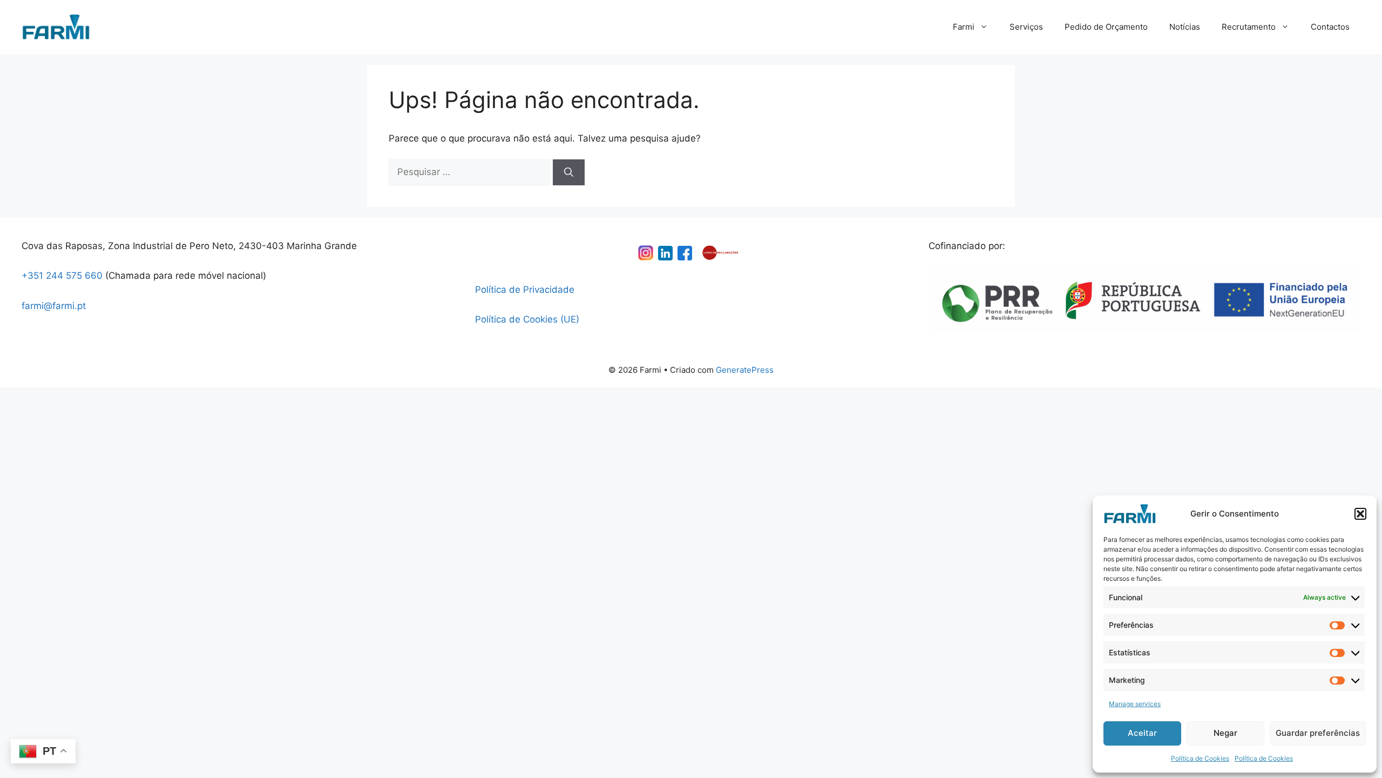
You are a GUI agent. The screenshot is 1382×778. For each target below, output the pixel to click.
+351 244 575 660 (62, 275)
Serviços (1026, 27)
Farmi (963, 27)
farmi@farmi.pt (54, 305)
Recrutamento (1249, 27)
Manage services (1135, 704)
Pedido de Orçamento (1106, 27)
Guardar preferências (1318, 733)
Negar (1225, 733)
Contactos (1330, 27)
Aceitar (1142, 733)
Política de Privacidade (524, 289)
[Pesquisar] (569, 172)
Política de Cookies (1200, 758)
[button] (1360, 513)
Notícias (1184, 27)
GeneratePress (745, 370)
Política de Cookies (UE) (527, 319)
